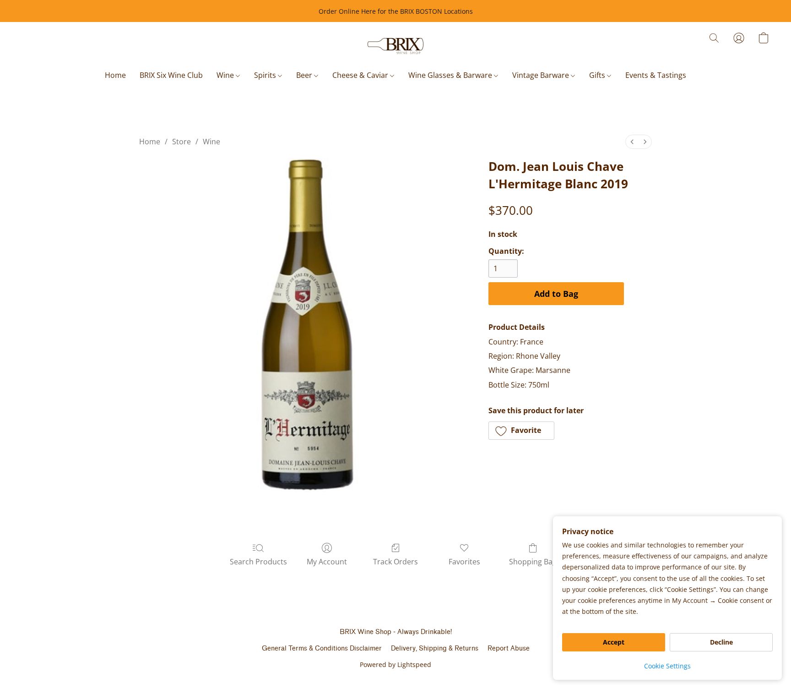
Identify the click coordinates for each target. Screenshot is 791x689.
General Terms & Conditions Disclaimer (322, 648)
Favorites (464, 562)
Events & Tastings (655, 75)
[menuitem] (632, 141)
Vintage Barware (541, 75)
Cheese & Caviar (361, 75)
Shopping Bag (533, 562)
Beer (305, 75)
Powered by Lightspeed (395, 664)
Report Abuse (509, 648)
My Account (327, 562)
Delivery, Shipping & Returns (434, 648)
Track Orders (395, 562)
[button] (396, 46)
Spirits (266, 75)
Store (181, 142)
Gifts (598, 75)
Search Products (258, 562)
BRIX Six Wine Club (171, 75)
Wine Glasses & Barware (451, 75)
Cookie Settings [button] (667, 666)
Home (115, 75)
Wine (226, 75)
